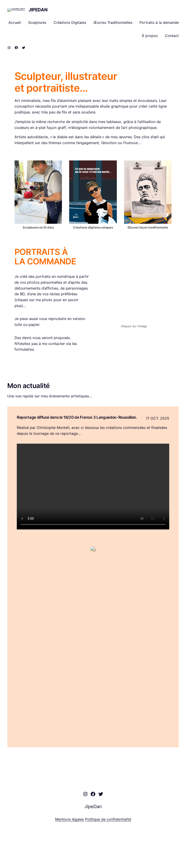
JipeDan (38, 9)
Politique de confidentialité (108, 819)
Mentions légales (69, 819)
